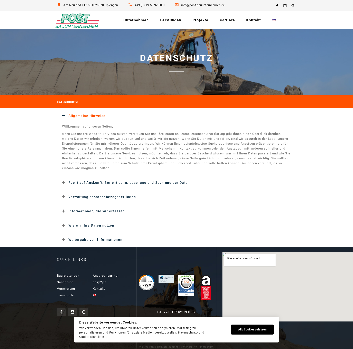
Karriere (227, 20)
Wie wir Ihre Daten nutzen (91, 225)
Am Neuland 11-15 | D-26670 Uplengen (90, 5)
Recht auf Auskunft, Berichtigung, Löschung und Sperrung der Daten (129, 183)
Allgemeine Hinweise (87, 116)
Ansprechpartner (106, 275)
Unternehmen (136, 20)
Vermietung (66, 289)
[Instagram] (285, 6)
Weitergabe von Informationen (95, 240)
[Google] (293, 6)
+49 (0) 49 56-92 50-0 (150, 5)
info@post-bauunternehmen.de (203, 5)
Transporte (65, 295)
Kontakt (253, 20)
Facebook (61, 312)
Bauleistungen (68, 275)
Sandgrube (65, 282)
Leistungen (170, 20)
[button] (176, 115)
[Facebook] (277, 6)
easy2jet (99, 282)
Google (83, 312)
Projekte (201, 20)
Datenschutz (189, 347)
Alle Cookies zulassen (252, 329)
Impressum (206, 347)
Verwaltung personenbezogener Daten (102, 197)
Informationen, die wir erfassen (96, 211)
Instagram (72, 312)
